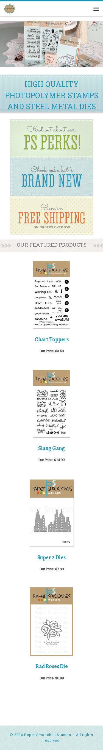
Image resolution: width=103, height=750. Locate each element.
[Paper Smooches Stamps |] (9, 8)
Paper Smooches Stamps (47, 735)
